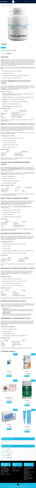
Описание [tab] (4, 53)
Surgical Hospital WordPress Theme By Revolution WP (18, 486)
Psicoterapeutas (3, 1)
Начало (2, 5)
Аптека (18, 484)
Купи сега (3, 47)
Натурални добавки (7, 5)
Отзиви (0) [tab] (9, 53)
